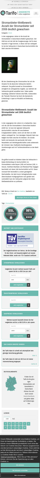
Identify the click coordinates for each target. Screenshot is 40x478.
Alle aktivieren (20, 465)
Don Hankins (21, 191)
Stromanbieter (9, 203)
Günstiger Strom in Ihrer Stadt (27, 197)
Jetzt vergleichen (18, 285)
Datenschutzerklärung (8, 457)
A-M (7, 419)
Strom (10, 33)
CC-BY (10, 194)
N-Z (13, 419)
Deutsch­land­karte (29, 396)
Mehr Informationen (20, 475)
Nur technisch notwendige (20, 470)
